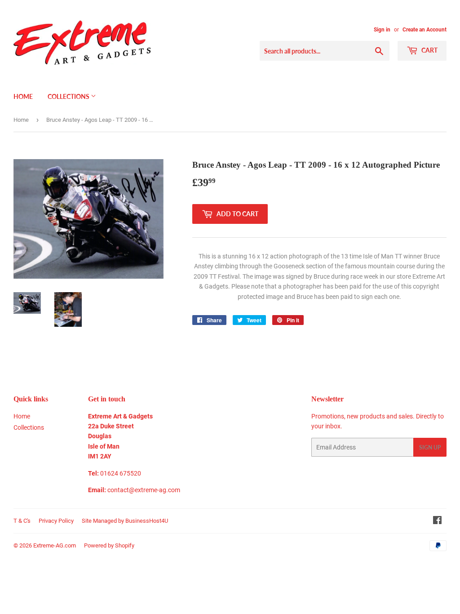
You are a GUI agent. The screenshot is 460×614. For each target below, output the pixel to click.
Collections (69, 96)
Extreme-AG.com (54, 545)
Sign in (382, 30)
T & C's (22, 520)
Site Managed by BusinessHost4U (125, 520)
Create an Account (424, 30)
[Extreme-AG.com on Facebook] (437, 521)
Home (23, 96)
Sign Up (430, 447)
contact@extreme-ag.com (143, 490)
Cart (429, 50)
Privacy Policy (56, 520)
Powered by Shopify (109, 545)
